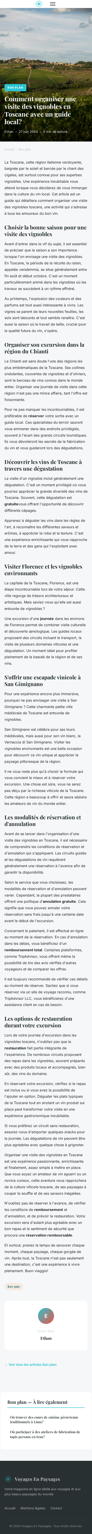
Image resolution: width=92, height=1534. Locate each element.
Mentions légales (33, 1508)
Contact (56, 1508)
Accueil (9, 149)
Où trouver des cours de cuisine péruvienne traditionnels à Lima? (44, 1419)
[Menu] (52, 4)
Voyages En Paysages (37, 1479)
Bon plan (15, 87)
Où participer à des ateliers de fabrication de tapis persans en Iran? (45, 1434)
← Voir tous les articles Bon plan (30, 1364)
